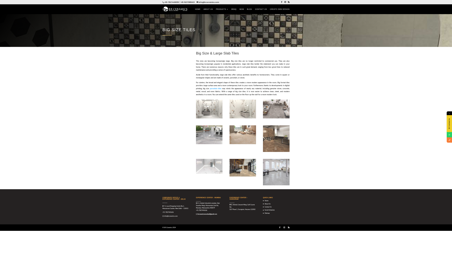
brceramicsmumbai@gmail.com (207, 214)
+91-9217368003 (188, 2)
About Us (208, 9)
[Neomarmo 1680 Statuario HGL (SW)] (209, 173)
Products (221, 9)
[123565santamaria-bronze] (243, 176)
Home (197, 9)
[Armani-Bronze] (276, 151)
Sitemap (267, 213)
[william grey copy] (276, 118)
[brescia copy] (243, 144)
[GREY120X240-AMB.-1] (209, 144)
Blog (249, 9)
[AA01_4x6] (209, 118)
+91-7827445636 (171, 2)
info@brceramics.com (171, 216)
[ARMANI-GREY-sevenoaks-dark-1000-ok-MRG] (276, 185)
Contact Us (261, 9)
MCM (242, 9)
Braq (233, 9)
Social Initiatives (270, 210)
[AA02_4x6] (243, 118)
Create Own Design (280, 9)
